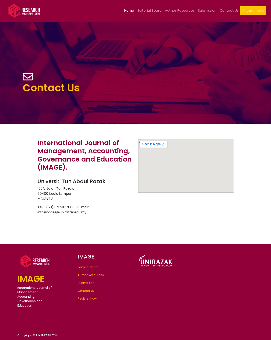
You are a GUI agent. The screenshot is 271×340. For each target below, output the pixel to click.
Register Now (253, 10)
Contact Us (229, 10)
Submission (207, 10)
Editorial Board (149, 10)
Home (129, 10)
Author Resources (180, 10)
